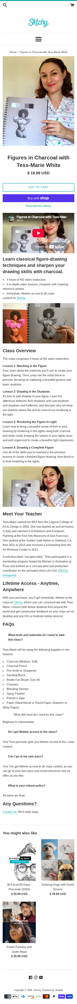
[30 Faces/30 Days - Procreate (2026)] (19, 860)
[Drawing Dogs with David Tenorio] (57, 860)
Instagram (9, 575)
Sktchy (21, 298)
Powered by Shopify (52, 990)
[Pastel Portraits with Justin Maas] (19, 922)
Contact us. (10, 811)
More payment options (38, 205)
